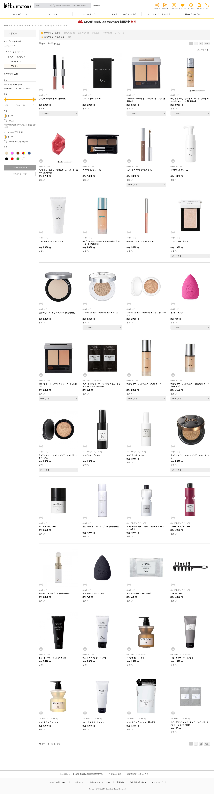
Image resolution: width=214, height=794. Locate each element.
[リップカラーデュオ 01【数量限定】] (58, 72)
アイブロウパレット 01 (92, 170)
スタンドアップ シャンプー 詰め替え (141, 722)
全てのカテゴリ (10, 46)
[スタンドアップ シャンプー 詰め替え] (146, 696)
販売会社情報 (116, 774)
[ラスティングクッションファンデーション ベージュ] (190, 429)
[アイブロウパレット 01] (102, 144)
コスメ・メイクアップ (16, 57)
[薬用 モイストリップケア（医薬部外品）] (58, 567)
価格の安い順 (83, 33)
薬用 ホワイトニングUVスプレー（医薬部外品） (101, 527)
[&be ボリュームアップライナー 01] (146, 215)
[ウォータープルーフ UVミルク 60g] (58, 632)
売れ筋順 (96, 33)
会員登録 (165, 8)
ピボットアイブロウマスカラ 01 (139, 170)
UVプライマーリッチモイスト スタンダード (144, 384)
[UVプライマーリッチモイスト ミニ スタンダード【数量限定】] (190, 358)
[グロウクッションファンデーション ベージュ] (102, 286)
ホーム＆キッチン (90, 14)
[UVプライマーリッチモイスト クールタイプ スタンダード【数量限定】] (102, 215)
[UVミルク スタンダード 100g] (102, 632)
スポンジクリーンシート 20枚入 (139, 594)
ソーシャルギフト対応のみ (18, 142)
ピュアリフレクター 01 (179, 241)
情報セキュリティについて (100, 782)
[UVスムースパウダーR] (58, 500)
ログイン (157, 8)
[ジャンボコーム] (190, 567)
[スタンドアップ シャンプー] (58, 696)
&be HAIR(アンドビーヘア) (17, 88)
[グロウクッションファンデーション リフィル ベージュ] (146, 286)
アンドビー (15, 66)
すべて (10, 116)
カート (207, 8)
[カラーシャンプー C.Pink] (190, 500)
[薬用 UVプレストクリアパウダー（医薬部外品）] (58, 286)
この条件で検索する (20, 168)
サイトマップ (157, 782)
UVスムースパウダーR (47, 527)
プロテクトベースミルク (136, 455)
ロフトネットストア (17, 5)
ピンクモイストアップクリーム (51, 241)
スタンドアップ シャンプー (49, 722)
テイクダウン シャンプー (136, 658)
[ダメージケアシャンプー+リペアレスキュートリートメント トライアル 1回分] (102, 358)
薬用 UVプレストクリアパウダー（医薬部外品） (57, 313)
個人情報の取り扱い (138, 782)
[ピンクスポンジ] (190, 286)
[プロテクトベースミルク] (146, 429)
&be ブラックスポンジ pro (93, 594)
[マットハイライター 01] (102, 72)
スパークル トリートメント (93, 722)
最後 (206, 44)
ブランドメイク (15, 62)
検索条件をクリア (20, 174)
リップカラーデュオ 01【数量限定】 (53, 99)
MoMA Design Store (193, 14)
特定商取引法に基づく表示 (137, 774)
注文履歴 (191, 8)
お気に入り (182, 8)
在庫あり (11, 121)
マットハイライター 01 (92, 99)
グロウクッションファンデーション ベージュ (100, 313)
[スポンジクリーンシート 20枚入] (146, 567)
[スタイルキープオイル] (102, 429)
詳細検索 (96, 6)
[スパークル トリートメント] (102, 696)
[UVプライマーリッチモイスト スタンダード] (146, 358)
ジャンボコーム (176, 594)
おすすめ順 (107, 33)
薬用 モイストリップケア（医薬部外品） (54, 594)
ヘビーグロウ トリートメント (182, 658)
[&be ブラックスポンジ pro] (102, 567)
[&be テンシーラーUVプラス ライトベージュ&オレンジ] (58, 358)
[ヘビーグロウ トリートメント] (190, 632)
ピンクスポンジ (176, 313)
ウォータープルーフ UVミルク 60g (52, 658)
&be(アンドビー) (13, 85)
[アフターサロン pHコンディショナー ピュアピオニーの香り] (146, 500)
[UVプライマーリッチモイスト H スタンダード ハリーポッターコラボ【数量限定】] (190, 72)
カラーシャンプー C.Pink (180, 527)
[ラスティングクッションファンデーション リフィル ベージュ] (58, 429)
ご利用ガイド (199, 8)
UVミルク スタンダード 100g (94, 658)
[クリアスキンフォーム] (190, 144)
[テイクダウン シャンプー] (146, 632)
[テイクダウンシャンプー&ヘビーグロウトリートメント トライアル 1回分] (190, 696)
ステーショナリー (55, 14)
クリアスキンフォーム (179, 170)
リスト (70, 37)
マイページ (174, 8)
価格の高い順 (69, 33)
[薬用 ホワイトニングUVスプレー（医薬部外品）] (102, 500)
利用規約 (120, 782)
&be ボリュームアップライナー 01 (140, 241)
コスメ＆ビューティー (21, 14)
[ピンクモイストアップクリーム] (58, 215)
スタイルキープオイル (91, 455)
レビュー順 (119, 33)
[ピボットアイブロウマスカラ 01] (146, 144)
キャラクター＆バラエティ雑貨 (124, 14)
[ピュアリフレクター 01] (190, 215)
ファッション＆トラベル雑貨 (158, 14)
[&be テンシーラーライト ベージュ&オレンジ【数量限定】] (146, 72)
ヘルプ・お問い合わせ (58, 782)
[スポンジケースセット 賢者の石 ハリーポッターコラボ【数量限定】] (58, 144)
